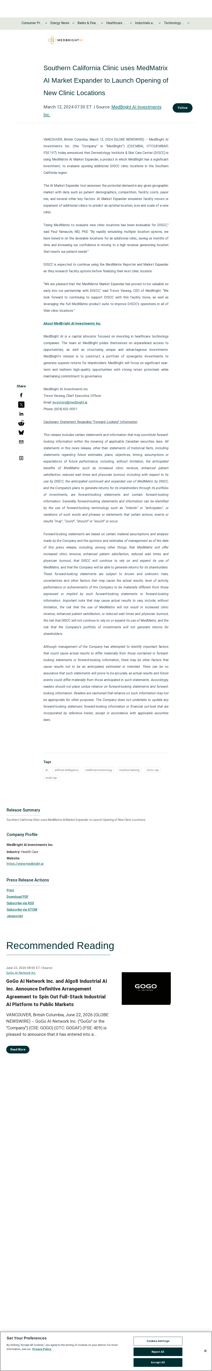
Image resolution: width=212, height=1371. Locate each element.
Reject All (158, 1351)
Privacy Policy (41, 1349)
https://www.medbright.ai (25, 864)
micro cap (153, 770)
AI (46, 770)
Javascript (15, 916)
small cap (51, 777)
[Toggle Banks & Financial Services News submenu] (102, 23)
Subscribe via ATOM (22, 910)
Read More (17, 1049)
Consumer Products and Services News (32, 23)
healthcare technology (99, 770)
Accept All (158, 1362)
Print (10, 890)
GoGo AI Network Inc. (21, 973)
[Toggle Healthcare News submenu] (131, 23)
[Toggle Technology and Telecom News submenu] (188, 23)
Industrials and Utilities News (145, 23)
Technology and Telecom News (174, 23)
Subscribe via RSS (20, 903)
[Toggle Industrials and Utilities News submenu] (160, 23)
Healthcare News (116, 23)
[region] (106, 1351)
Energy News (59, 23)
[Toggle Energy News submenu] (73, 23)
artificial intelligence (66, 770)
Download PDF (18, 897)
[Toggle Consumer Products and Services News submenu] (46, 23)
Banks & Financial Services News (87, 23)
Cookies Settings (158, 1341)
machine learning (129, 770)
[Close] (205, 1350)
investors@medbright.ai (70, 402)
